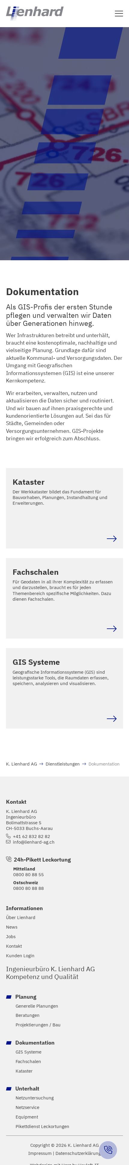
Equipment (27, 1117)
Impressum (40, 1153)
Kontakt (14, 946)
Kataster (24, 1071)
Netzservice (27, 1107)
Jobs (11, 936)
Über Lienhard (20, 917)
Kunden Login (20, 955)
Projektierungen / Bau (38, 1025)
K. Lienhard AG (21, 764)
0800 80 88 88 (28, 888)
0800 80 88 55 (28, 874)
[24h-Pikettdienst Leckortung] (108, 1150)
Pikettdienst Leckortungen (42, 1126)
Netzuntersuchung (35, 1098)
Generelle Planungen (37, 1006)
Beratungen (28, 1015)
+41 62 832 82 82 (31, 836)
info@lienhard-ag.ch (34, 842)
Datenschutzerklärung (78, 1153)
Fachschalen (28, 1061)
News (11, 927)
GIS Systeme (28, 1052)
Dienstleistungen (63, 764)
